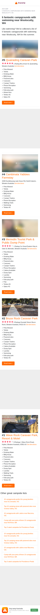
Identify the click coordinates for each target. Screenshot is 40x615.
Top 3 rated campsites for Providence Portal (19, 527)
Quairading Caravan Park (21, 60)
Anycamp (5, 9)
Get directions (19, 66)
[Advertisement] (20, 128)
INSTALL (34, 610)
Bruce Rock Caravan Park (22, 318)
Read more (8, 102)
